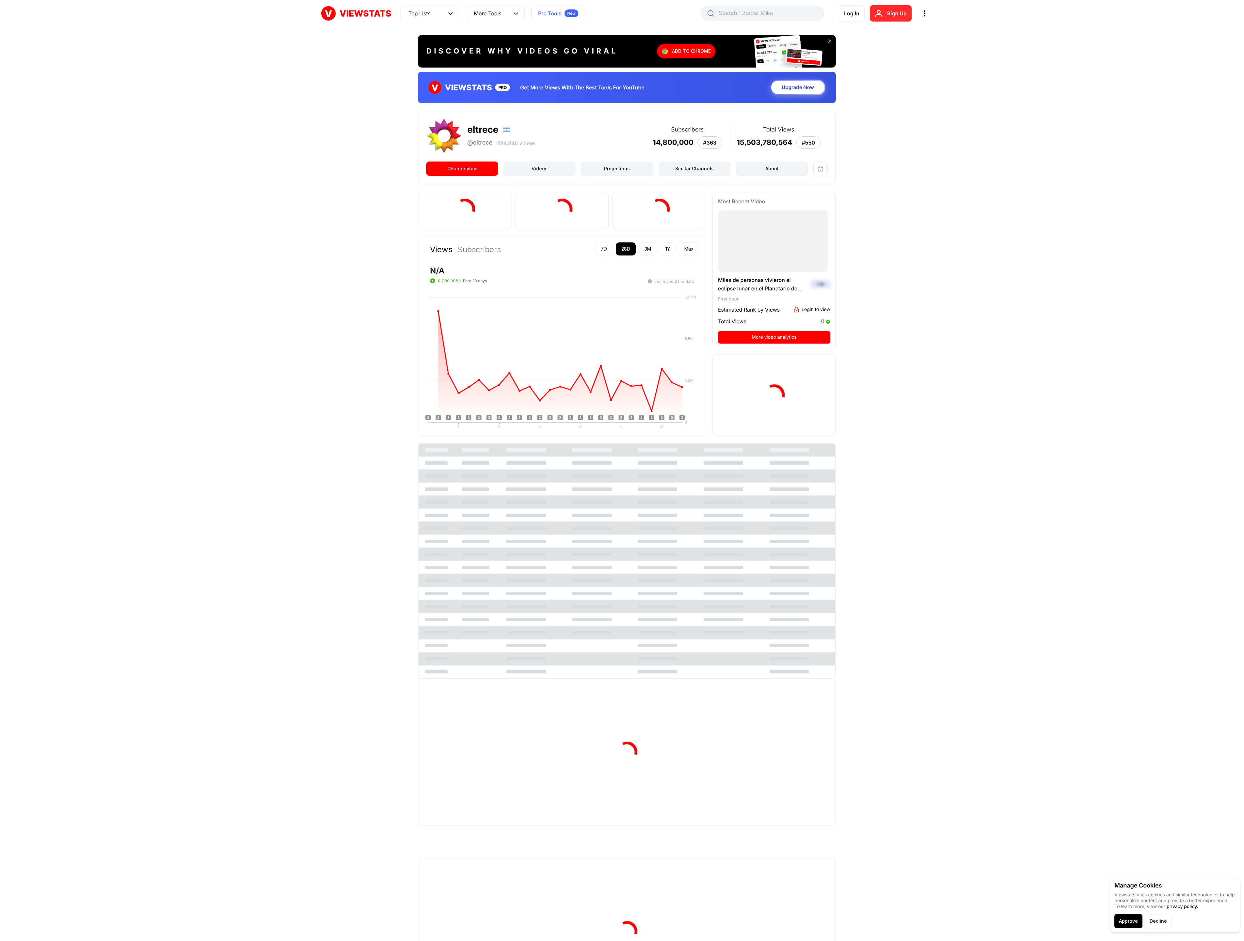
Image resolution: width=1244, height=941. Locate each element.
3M (648, 249)
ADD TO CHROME (691, 51)
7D (604, 249)
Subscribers (479, 250)
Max (689, 249)
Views (441, 250)
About (772, 168)
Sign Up (897, 13)
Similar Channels (694, 168)
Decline (1158, 921)
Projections (617, 168)
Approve (1128, 921)
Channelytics (462, 168)
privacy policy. (1182, 906)
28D (625, 249)
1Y (667, 249)
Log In (851, 13)
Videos (540, 168)
